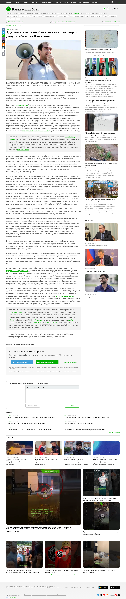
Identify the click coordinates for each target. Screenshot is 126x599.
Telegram (38, 320)
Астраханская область (47, 13)
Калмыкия (104, 13)
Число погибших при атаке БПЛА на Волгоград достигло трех (86, 417)
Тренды (25, 2)
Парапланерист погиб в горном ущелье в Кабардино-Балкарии (30, 429)
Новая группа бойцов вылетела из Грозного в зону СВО (84, 429)
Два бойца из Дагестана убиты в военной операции (26, 423)
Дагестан (76, 13)
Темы (17, 2)
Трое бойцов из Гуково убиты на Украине (79, 423)
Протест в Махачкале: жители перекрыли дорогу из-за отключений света (100, 533)
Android (15, 312)
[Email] (3, 51)
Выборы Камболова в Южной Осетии (63, 22)
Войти (116, 8)
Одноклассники (51, 323)
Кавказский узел (21, 105)
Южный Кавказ (11, 19)
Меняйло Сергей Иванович (95, 271)
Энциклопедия (47, 2)
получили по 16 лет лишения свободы (36, 131)
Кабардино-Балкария (94, 13)
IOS (20, 312)
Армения (37, 13)
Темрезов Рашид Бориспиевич (96, 245)
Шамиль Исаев (23, 150)
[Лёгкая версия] (112, 2)
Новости (9, 2)
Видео (73, 2)
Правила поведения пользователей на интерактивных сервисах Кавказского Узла (45, 595)
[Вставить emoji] (43, 387)
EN (119, 2)
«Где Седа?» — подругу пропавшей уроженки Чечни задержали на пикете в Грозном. (99, 499)
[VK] (3, 29)
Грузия (70, 13)
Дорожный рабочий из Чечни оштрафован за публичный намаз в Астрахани (19, 461)
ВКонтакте (38, 323)
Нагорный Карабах (37, 16)
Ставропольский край (96, 16)
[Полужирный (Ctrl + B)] (27, 387)
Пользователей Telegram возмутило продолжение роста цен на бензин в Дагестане (98, 80)
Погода (95, 2)
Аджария (15, 13)
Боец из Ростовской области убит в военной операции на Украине (31, 417)
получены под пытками (64, 296)
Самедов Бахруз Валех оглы (95, 297)
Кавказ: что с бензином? (15, 22)
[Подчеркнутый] (35, 387)
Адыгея (22, 13)
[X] (3, 41)
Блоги (66, 2)
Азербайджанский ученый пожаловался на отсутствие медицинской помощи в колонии (76, 461)
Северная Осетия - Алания (76, 16)
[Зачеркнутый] (38, 387)
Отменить (72, 405)
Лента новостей (17, 25)
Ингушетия (84, 13)
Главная (8, 25)
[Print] (3, 54)
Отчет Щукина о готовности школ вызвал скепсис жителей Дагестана (100, 200)
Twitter (12, 320)
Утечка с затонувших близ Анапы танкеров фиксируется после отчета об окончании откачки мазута (106, 461)
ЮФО (18, 19)
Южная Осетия (112, 16)
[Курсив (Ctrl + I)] (31, 387)
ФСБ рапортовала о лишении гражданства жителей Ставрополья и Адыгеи (100, 101)
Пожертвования (90, 587)
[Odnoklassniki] (3, 44)
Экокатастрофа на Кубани (111, 22)
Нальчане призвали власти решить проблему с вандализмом (101, 164)
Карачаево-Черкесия (12, 16)
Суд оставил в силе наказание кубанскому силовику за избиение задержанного (47, 461)
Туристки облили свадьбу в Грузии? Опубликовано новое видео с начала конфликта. (23, 571)
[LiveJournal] (3, 48)
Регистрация (32, 405)
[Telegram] (3, 32)
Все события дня (114, 432)
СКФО (87, 16)
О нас (66, 587)
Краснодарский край (25, 16)
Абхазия (9, 13)
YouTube (71, 320)
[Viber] (3, 38)
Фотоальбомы (84, 2)
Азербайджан (29, 13)
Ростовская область (63, 16)
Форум (58, 2)
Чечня (105, 16)
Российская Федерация (50, 16)
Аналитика (35, 2)
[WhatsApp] (3, 35)
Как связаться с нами (76, 587)
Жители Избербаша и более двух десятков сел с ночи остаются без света (100, 134)
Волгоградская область (61, 13)
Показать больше (63, 576)
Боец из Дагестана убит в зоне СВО (98, 49)
